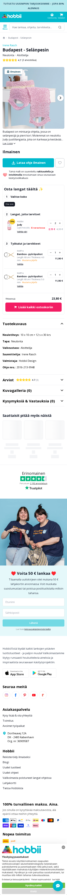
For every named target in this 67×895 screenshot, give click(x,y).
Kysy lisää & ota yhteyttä (17, 715)
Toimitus (8, 720)
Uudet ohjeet (11, 772)
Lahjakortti (9, 783)
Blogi (6, 762)
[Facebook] (16, 695)
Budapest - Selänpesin (20, 37)
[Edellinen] (6, 98)
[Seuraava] (60, 98)
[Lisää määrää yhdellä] (59, 223)
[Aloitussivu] (4, 38)
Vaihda (20, 264)
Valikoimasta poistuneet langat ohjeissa (27, 778)
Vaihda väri (22, 231)
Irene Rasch (10, 45)
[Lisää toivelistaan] (59, 162)
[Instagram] (6, 695)
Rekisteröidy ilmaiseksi (16, 757)
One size (9, 204)
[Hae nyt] (59, 27)
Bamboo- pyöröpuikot (30, 254)
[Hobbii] (11, 16)
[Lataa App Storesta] (16, 672)
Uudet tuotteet (12, 767)
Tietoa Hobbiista (13, 788)
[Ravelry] (43, 695)
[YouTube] (34, 695)
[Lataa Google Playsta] (43, 672)
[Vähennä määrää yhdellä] (50, 223)
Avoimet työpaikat (14, 726)
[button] (61, 16)
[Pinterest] (25, 695)
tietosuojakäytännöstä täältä (37, 629)
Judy (19, 224)
